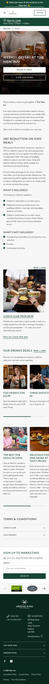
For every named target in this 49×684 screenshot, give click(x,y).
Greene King (10, 653)
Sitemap (6, 680)
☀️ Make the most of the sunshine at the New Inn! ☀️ (24, 4)
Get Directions (33, 636)
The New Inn (10, 645)
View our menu (24, 77)
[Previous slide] (5, 588)
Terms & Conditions (18, 680)
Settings (37, 371)
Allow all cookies (24, 380)
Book (40, 13)
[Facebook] (4, 661)
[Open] (4, 12)
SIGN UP (24, 576)
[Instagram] (11, 661)
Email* (6, 563)
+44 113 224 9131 (14, 619)
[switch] (42, 346)
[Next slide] (44, 588)
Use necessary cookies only (24, 388)
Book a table (24, 70)
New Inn (6, 28)
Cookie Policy (24, 674)
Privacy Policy (36, 674)
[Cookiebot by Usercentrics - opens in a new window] (35, 294)
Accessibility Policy (9, 674)
